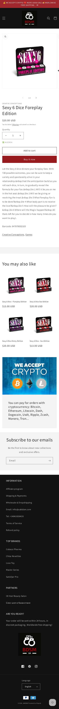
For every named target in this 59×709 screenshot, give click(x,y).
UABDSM (25, 703)
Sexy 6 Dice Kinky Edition (12, 341)
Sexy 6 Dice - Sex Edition (40, 341)
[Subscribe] (49, 460)
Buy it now (29, 159)
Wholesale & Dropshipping (19, 502)
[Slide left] (23, 97)
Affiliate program (14, 489)
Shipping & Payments (16, 495)
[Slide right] (36, 97)
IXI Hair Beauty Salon (16, 596)
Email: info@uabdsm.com (18, 509)
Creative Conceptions (13, 234)
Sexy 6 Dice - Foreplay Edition (14, 301)
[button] (3, 18)
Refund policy (13, 530)
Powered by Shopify (34, 703)
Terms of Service (14, 523)
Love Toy (10, 563)
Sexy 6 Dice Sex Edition (39, 301)
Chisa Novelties (13, 556)
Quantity (6, 129)
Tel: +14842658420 (15, 516)
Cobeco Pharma (14, 549)
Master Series (12, 569)
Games (28, 234)
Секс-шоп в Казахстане (18, 602)
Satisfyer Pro (12, 576)
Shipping (15, 124)
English (28, 686)
